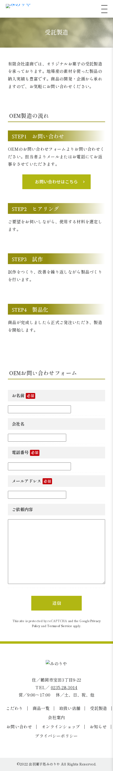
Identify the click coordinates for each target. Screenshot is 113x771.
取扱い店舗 (70, 708)
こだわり (14, 708)
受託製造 (98, 708)
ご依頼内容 (22, 509)
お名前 (23, 396)
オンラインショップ (61, 727)
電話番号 (25, 452)
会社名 (18, 424)
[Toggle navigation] (104, 9)
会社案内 (56, 717)
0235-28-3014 (64, 688)
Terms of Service (59, 625)
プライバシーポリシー (56, 736)
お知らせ (98, 727)
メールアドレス (31, 481)
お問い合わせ (19, 727)
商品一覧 (41, 708)
